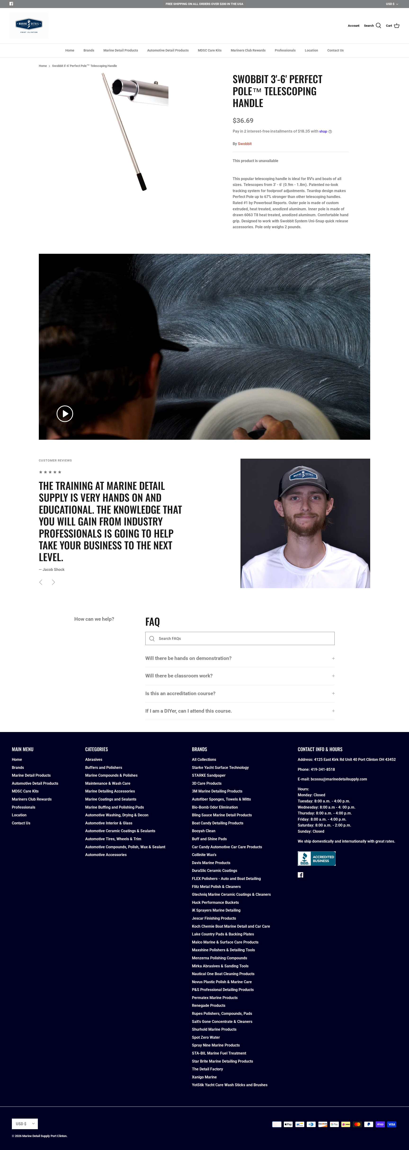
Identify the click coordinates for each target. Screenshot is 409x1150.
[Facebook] (11, 3)
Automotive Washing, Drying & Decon (116, 815)
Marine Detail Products (120, 50)
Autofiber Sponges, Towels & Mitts (221, 799)
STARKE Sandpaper (209, 775)
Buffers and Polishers (103, 767)
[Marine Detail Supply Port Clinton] (29, 26)
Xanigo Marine (204, 1077)
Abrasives (93, 759)
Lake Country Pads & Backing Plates (223, 934)
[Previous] (41, 582)
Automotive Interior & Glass (108, 823)
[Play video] (64, 413)
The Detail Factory (207, 1069)
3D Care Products (207, 783)
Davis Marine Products (211, 863)
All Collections (204, 759)
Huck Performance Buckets (215, 902)
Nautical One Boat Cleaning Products (223, 974)
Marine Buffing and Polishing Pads (114, 807)
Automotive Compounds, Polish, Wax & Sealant (125, 847)
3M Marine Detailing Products (217, 791)
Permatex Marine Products (215, 997)
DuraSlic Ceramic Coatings (214, 870)
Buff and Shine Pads (209, 839)
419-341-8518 (323, 769)
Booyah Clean (203, 831)
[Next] (53, 582)
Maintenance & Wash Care (107, 783)
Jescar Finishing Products (214, 918)
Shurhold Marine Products (214, 1029)
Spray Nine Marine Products (216, 1045)
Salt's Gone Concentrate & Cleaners (222, 1021)
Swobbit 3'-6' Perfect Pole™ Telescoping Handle (84, 66)
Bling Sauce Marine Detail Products (222, 815)
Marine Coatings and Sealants (110, 799)
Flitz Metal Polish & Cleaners (216, 886)
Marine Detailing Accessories (110, 791)
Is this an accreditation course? (180, 693)
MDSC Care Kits (210, 50)
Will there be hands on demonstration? (188, 658)
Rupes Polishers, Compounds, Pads (222, 1013)
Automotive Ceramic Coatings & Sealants (120, 831)
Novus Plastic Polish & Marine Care (222, 982)
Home (69, 50)
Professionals (285, 50)
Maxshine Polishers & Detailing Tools (223, 950)
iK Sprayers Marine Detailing (216, 910)
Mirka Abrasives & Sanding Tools (220, 966)
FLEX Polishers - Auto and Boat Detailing (226, 878)
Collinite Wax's (204, 855)
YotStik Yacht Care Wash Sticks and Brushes (229, 1085)
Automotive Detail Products (168, 50)
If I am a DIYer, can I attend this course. (188, 711)
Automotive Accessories (106, 855)
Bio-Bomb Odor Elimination (215, 807)
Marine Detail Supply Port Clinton (44, 1136)
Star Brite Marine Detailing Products (222, 1061)
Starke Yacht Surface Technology (220, 767)
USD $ (390, 4)
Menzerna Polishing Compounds (219, 958)
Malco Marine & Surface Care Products (225, 942)
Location (311, 50)
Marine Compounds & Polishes (111, 775)
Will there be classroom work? (179, 676)
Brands (89, 50)
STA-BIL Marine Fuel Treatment (219, 1053)
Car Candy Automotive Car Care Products (227, 847)
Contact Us (335, 50)
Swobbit (245, 144)
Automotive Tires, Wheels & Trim (113, 839)
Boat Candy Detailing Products (217, 823)
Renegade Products (208, 1005)
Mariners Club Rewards (248, 50)
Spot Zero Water (206, 1037)
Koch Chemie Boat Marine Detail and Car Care (231, 926)
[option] (134, 132)
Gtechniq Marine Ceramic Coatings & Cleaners (231, 894)
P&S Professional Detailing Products (223, 989)
